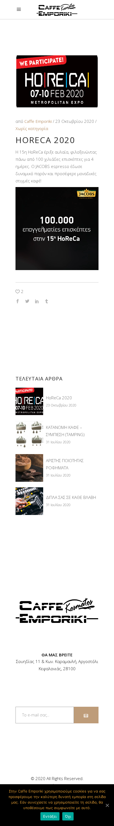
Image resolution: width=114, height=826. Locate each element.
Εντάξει (50, 816)
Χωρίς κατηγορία (31, 128)
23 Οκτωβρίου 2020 (75, 121)
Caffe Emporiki (38, 121)
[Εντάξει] (107, 805)
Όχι (68, 816)
